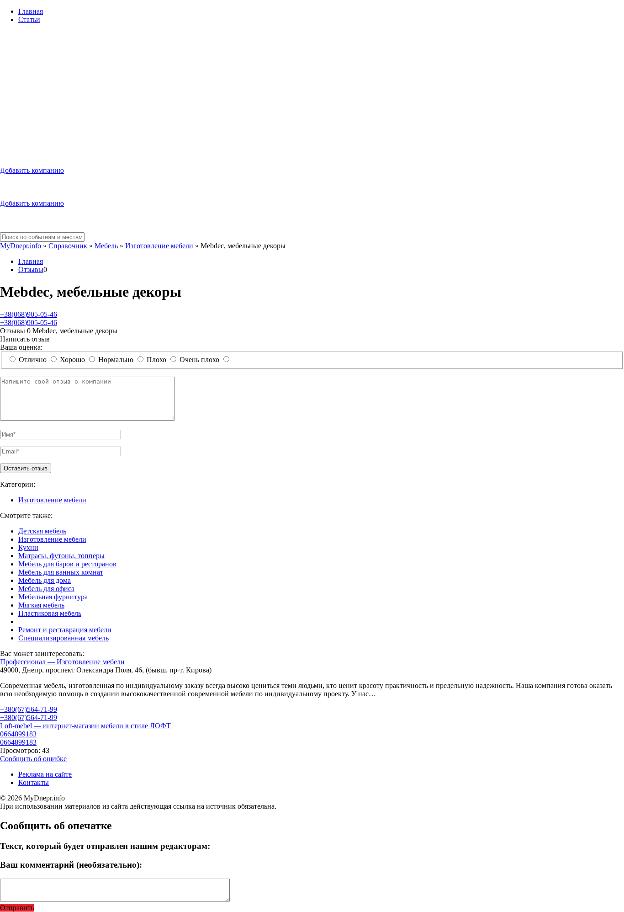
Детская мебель (42, 531)
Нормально (115, 359)
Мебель (106, 246)
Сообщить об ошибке (33, 759)
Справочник (67, 246)
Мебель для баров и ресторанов (67, 564)
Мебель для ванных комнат (60, 572)
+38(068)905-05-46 (28, 314)
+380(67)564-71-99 (28, 709)
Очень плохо (199, 359)
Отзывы (30, 269)
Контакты (33, 782)
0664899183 (18, 734)
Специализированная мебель (63, 638)
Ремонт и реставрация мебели (64, 630)
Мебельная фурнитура (53, 597)
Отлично (33, 359)
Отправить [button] (17, 908)
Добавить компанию (32, 170)
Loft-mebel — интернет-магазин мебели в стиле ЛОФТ (85, 726)
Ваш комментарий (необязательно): (71, 864)
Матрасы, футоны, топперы (61, 556)
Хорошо (72, 359)
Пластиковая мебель (49, 613)
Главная (30, 11)
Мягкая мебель (41, 605)
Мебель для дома (44, 580)
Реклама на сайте (45, 774)
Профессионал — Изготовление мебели (62, 662)
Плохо (156, 359)
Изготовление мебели (159, 246)
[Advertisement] (312, 95)
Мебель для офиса (46, 588)
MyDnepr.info (20, 246)
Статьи (29, 19)
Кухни (28, 547)
